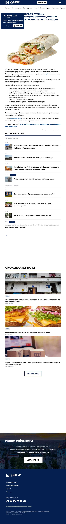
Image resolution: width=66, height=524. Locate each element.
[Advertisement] (33, 251)
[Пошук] (34, 2)
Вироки (42, 8)
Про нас (62, 8)
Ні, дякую (8, 26)
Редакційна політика (12, 485)
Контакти (9, 492)
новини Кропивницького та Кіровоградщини (36, 511)
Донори (8, 488)
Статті (36, 8)
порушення (47, 129)
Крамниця (55, 8)
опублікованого (15, 118)
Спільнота (42, 2)
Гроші (48, 8)
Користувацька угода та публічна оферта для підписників (18, 506)
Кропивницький (16, 8)
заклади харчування (55, 129)
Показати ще (33, 374)
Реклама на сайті (11, 482)
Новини (7, 8)
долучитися (33, 460)
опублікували (49, 74)
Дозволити (18, 26)
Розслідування (27, 8)
